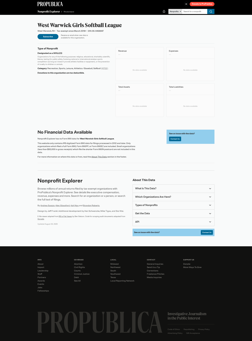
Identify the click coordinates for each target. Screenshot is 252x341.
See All (77, 281)
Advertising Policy (175, 333)
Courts (77, 270)
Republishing (189, 329)
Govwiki (41, 219)
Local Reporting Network (122, 281)
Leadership (43, 270)
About (40, 264)
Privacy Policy (204, 329)
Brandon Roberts (91, 205)
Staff (40, 274)
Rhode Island (69, 12)
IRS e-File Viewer (65, 216)
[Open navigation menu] (186, 4)
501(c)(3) (57, 53)
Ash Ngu (74, 205)
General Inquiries (155, 264)
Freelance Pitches (155, 274)
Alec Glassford (62, 205)
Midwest (114, 264)
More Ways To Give (192, 267)
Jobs (40, 287)
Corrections (152, 270)
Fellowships (43, 291)
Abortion (78, 264)
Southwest (115, 274)
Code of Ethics (174, 329)
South (113, 270)
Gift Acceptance (193, 333)
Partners (42, 277)
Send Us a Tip (153, 267)
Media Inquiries (154, 277)
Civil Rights (79, 267)
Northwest (115, 267)
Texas (113, 277)
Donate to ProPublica (202, 4)
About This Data (99, 157)
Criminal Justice (82, 274)
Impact (41, 267)
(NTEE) (104, 68)
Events (41, 284)
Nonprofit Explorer (49, 11)
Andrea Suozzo (47, 205)
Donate (186, 264)
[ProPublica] (50, 4)
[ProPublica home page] (100, 322)
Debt (76, 277)
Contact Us (175, 139)
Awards (41, 281)
